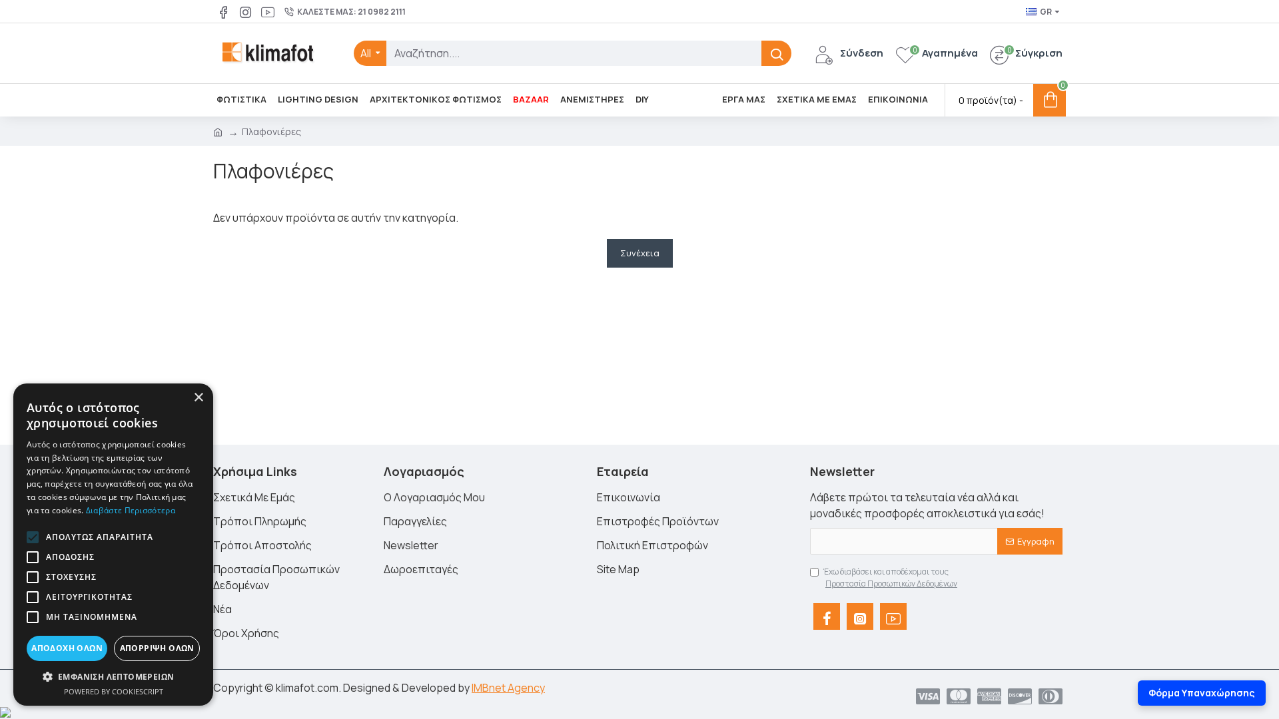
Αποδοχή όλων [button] (67, 648)
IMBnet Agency (508, 687)
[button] (32, 537)
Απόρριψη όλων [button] (157, 648)
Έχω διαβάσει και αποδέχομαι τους (890, 577)
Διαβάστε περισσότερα (130, 510)
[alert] (113, 544)
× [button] (198, 398)
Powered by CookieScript (113, 691)
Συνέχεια (639, 253)
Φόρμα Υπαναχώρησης (1201, 692)
